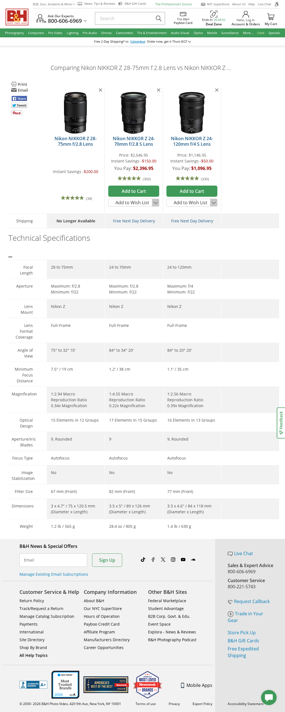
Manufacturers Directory (107, 639)
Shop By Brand (33, 647)
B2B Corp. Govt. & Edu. (169, 616)
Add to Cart (134, 191)
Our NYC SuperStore (103, 608)
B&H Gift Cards (243, 641)
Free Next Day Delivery (134, 220)
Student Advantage (166, 608)
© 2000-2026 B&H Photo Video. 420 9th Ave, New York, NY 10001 (70, 703)
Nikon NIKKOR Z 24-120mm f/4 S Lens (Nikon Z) (192, 144)
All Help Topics (33, 655)
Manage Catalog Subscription (46, 616)
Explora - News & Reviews (172, 632)
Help (251, 4)
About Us (238, 4)
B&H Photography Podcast (172, 639)
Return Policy (31, 600)
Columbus (137, 41)
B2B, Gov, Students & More (52, 4)
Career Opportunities (104, 647)
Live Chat (264, 4)
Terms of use (146, 703)
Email (29, 560)
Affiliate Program (99, 632)
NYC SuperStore (218, 4)
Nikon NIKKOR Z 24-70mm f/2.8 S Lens (134, 141)
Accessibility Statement (246, 703)
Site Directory (32, 639)
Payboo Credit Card (102, 624)
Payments (28, 624)
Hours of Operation (102, 616)
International (31, 632)
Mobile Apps (199, 685)
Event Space (159, 624)
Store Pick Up (242, 633)
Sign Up (107, 560)
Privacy (174, 703)
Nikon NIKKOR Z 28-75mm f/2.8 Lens (76, 141)
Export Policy (202, 703)
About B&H (94, 600)
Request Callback (252, 601)
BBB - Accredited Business (33, 685)
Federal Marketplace (167, 600)
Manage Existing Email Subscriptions (53, 574)
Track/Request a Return (41, 608)
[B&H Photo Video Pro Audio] (19, 17)
